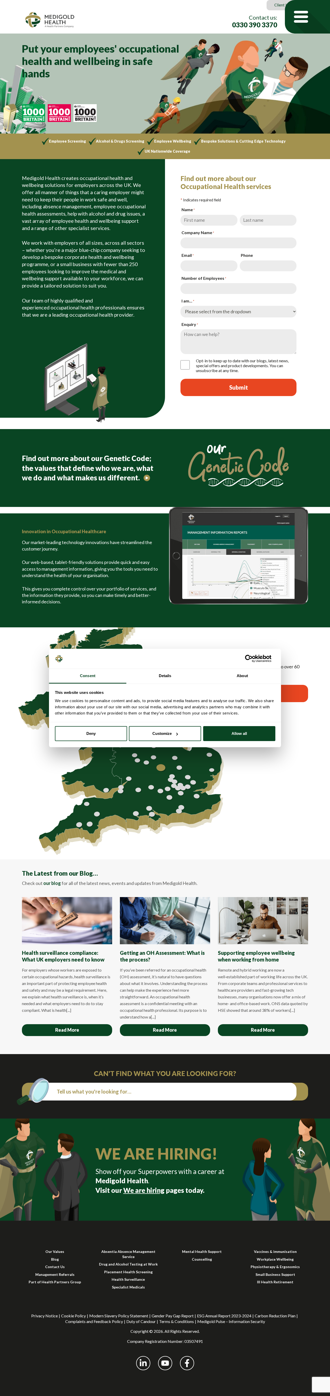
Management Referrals (55, 1274)
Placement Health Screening (128, 1272)
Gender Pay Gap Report (173, 1315)
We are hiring (143, 1190)
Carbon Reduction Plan (275, 1315)
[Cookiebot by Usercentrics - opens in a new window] (252, 658)
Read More (67, 1030)
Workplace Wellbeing (275, 1259)
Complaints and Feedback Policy (94, 1321)
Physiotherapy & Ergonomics (275, 1266)
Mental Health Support (202, 1251)
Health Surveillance (128, 1279)
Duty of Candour (141, 1321)
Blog (55, 1259)
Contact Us (55, 1266)
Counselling (202, 1259)
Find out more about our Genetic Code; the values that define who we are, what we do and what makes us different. (87, 468)
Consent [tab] (87, 676)
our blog (52, 883)
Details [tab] (165, 676)
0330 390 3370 (254, 25)
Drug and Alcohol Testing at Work (128, 1264)
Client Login (284, 5)
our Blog (81, 873)
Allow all (239, 733)
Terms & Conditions (176, 1321)
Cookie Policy (73, 1315)
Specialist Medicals (128, 1287)
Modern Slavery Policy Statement (118, 1315)
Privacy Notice (44, 1315)
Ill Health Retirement (275, 1282)
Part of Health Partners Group (55, 1282)
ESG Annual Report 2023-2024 (224, 1315)
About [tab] (242, 676)
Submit (238, 387)
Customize (162, 733)
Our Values (54, 1251)
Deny (91, 733)
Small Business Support (275, 1274)
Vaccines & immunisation (275, 1251)
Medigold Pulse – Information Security (231, 1321)
